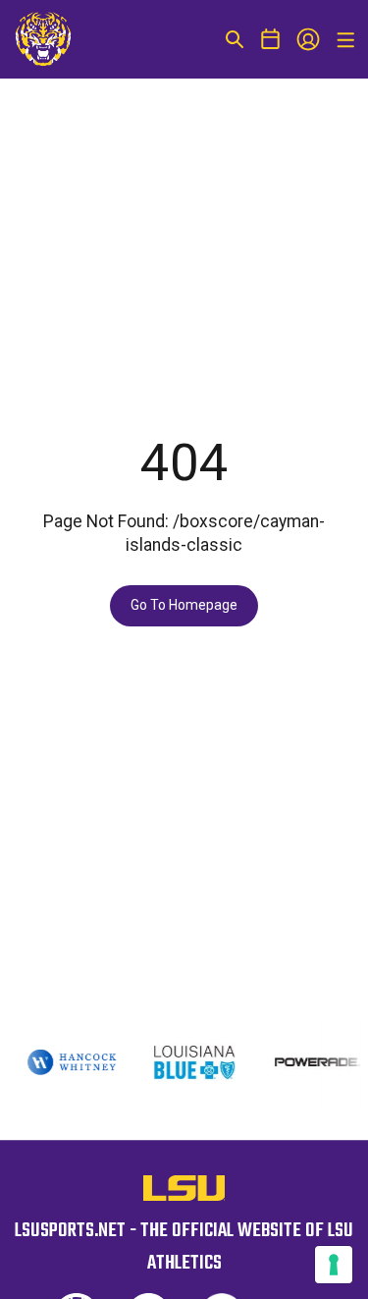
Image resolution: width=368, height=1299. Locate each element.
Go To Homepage (184, 605)
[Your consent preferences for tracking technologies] (333, 1264)
